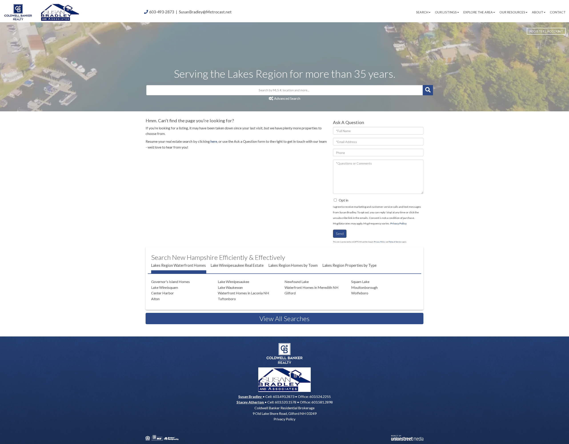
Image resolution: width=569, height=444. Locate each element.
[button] (428, 90)
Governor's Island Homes (170, 281)
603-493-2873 (161, 12)
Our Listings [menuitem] (446, 12)
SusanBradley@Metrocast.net (205, 12)
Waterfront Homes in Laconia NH (243, 293)
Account (555, 31)
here (213, 141)
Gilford (290, 293)
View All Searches (284, 318)
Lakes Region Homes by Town (293, 265)
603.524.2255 (320, 396)
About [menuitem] (537, 12)
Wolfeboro (359, 293)
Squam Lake (360, 281)
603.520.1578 (285, 402)
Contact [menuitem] (558, 12)
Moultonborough (364, 287)
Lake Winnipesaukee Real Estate (237, 265)
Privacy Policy (398, 223)
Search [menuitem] (422, 12)
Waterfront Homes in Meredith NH (311, 287)
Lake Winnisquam (164, 287)
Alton (155, 299)
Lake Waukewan (230, 287)
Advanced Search (287, 98)
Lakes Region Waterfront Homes (178, 265)
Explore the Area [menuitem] (478, 12)
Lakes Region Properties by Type (350, 265)
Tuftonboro (227, 299)
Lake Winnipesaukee (233, 281)
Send (340, 233)
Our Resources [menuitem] (512, 12)
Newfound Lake (296, 281)
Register (537, 31)
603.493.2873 (283, 396)
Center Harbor (162, 293)
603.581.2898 (322, 402)
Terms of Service (395, 242)
